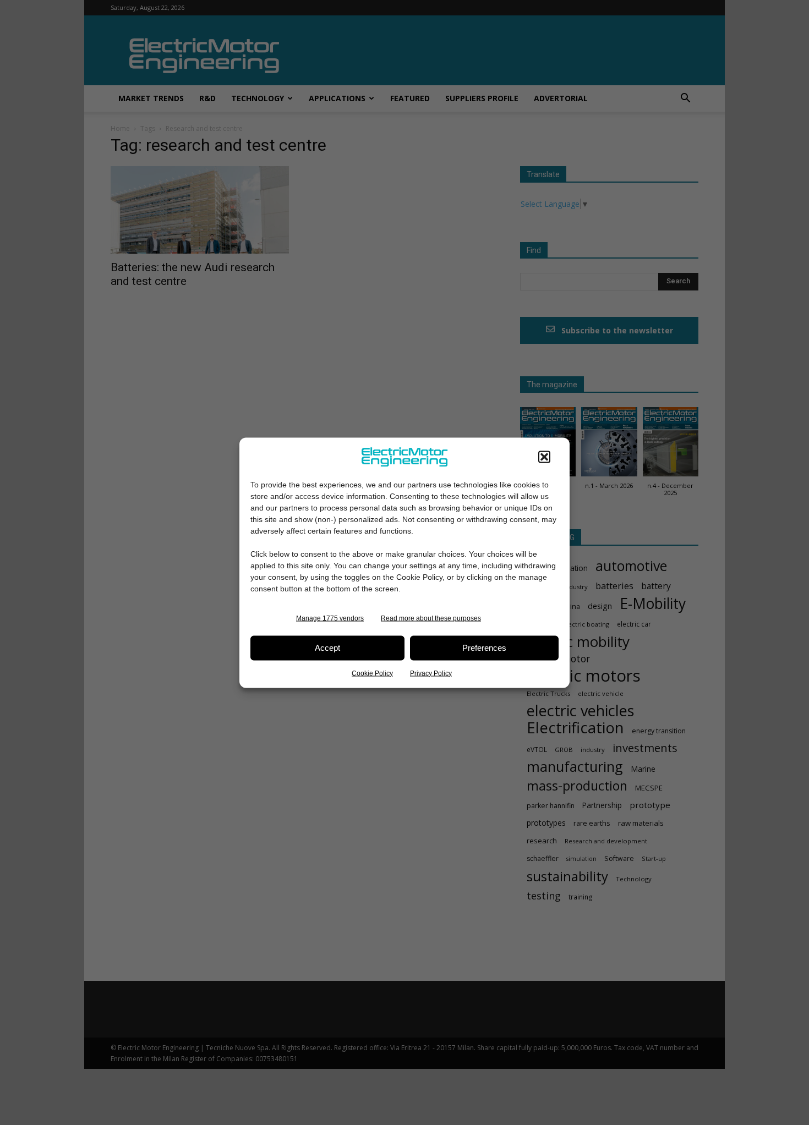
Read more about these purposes (431, 618)
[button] (544, 456)
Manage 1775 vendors (330, 618)
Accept (327, 647)
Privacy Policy (431, 673)
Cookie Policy (372, 673)
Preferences (484, 647)
